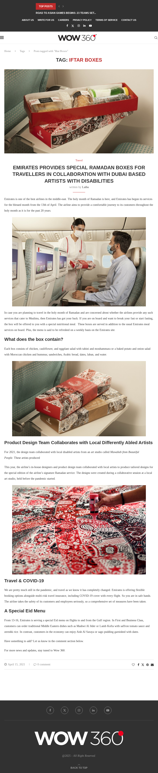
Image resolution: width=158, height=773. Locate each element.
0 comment (43, 664)
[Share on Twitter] (142, 665)
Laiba (85, 187)
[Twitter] (72, 26)
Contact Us (128, 20)
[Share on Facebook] (138, 665)
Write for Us (46, 20)
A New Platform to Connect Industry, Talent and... (71, 13)
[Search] (156, 38)
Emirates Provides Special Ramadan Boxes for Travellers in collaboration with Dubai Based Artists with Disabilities (79, 174)
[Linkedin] (84, 25)
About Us (28, 20)
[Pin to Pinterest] (147, 665)
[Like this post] (133, 665)
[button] (59, 6)
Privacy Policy (82, 20)
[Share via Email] (152, 665)
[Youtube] (90, 25)
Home (7, 51)
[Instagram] (79, 25)
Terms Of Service (106, 20)
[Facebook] (67, 25)
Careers (63, 20)
